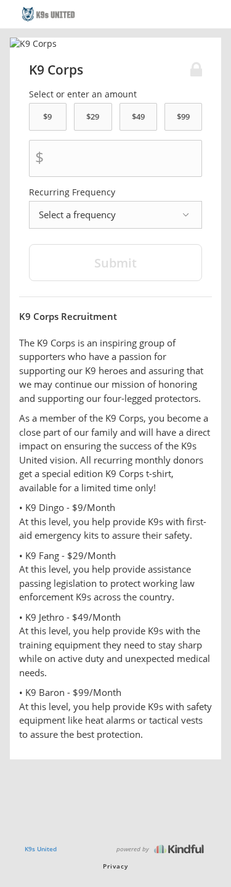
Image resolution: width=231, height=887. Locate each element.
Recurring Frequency (72, 192)
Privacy (115, 866)
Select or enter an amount (83, 94)
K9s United (41, 848)
